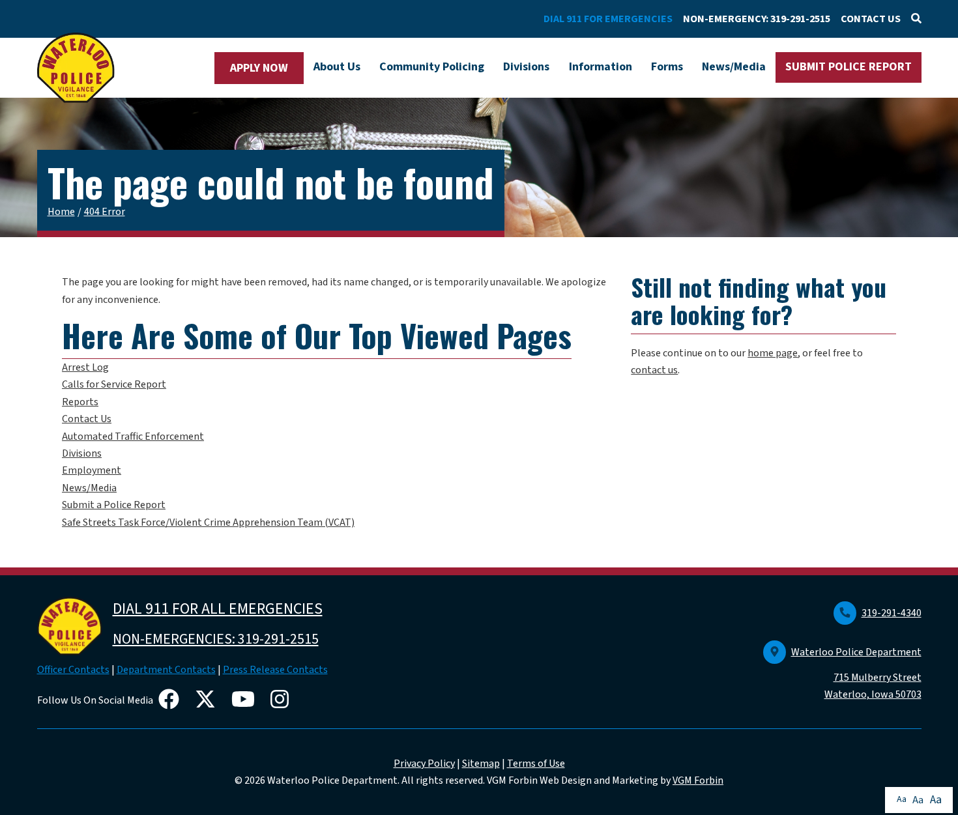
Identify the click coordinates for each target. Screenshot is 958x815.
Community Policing (431, 67)
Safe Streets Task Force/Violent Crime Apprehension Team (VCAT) (208, 522)
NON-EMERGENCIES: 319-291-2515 (216, 639)
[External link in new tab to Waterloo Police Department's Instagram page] (282, 700)
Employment (91, 470)
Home (61, 212)
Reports (80, 402)
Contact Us (86, 419)
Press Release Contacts (275, 670)
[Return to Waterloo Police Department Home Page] (76, 68)
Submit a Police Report (114, 505)
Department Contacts (166, 670)
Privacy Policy (424, 763)
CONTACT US (871, 19)
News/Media (734, 67)
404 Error (104, 212)
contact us (654, 370)
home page (773, 353)
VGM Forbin (698, 780)
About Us (336, 67)
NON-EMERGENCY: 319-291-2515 (756, 19)
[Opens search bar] (916, 18)
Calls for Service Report (114, 384)
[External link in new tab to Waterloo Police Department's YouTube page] (245, 700)
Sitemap (481, 763)
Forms (667, 67)
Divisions (526, 67)
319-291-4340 (892, 613)
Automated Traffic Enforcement (133, 436)
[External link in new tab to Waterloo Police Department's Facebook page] (171, 700)
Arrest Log (85, 367)
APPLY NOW (259, 68)
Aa (902, 799)
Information (600, 67)
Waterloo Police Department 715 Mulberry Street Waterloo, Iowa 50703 (856, 673)
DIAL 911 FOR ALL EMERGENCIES (218, 608)
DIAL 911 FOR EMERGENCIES (608, 19)
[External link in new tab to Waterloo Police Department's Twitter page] (208, 700)
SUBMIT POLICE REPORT (848, 67)
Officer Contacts (73, 670)
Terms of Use (536, 763)
